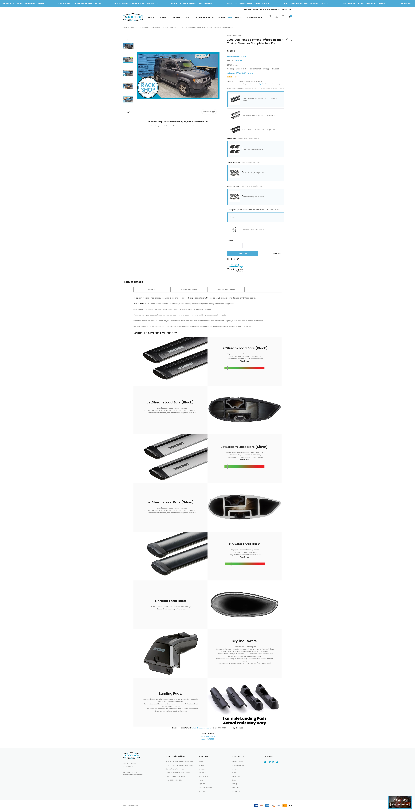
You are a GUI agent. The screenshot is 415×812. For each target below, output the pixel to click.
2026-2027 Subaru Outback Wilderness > (179, 762)
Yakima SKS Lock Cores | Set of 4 (253, 229)
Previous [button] (128, 39)
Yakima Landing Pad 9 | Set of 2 (253, 173)
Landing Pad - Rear (244, 186)
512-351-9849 (132, 772)
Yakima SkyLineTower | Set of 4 (253, 149)
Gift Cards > (203, 791)
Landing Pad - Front (245, 162)
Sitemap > (235, 784)
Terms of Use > (236, 791)
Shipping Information (189, 289)
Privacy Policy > (236, 787)
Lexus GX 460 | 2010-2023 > (174, 780)
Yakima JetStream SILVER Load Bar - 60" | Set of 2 (259, 115)
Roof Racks (163, 17)
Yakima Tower (243, 139)
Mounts (189, 17)
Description (152, 289)
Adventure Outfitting (205, 17)
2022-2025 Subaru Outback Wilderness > (179, 765)
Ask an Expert (259, 84)
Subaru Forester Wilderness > (175, 769)
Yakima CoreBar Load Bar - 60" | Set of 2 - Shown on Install (260, 99)
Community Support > (206, 787)
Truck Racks (177, 17)
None (232, 217)
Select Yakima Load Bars (255, 89)
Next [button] (128, 112)
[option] (249, 9)
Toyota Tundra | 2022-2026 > (175, 776)
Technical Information (226, 289)
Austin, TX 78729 (207, 739)
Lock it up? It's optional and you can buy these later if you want (253, 210)
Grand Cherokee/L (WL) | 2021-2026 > (178, 773)
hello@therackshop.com (201, 728)
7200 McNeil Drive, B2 (207, 736)
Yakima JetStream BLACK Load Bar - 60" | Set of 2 (259, 130)
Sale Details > (233, 77)
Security (221, 17)
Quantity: (230, 240)
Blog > (201, 762)
